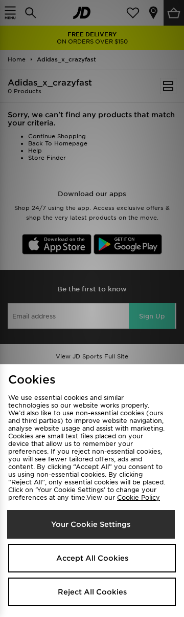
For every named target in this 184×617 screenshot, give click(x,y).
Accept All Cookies (92, 558)
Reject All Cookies (92, 592)
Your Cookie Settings (90, 524)
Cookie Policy (138, 497)
